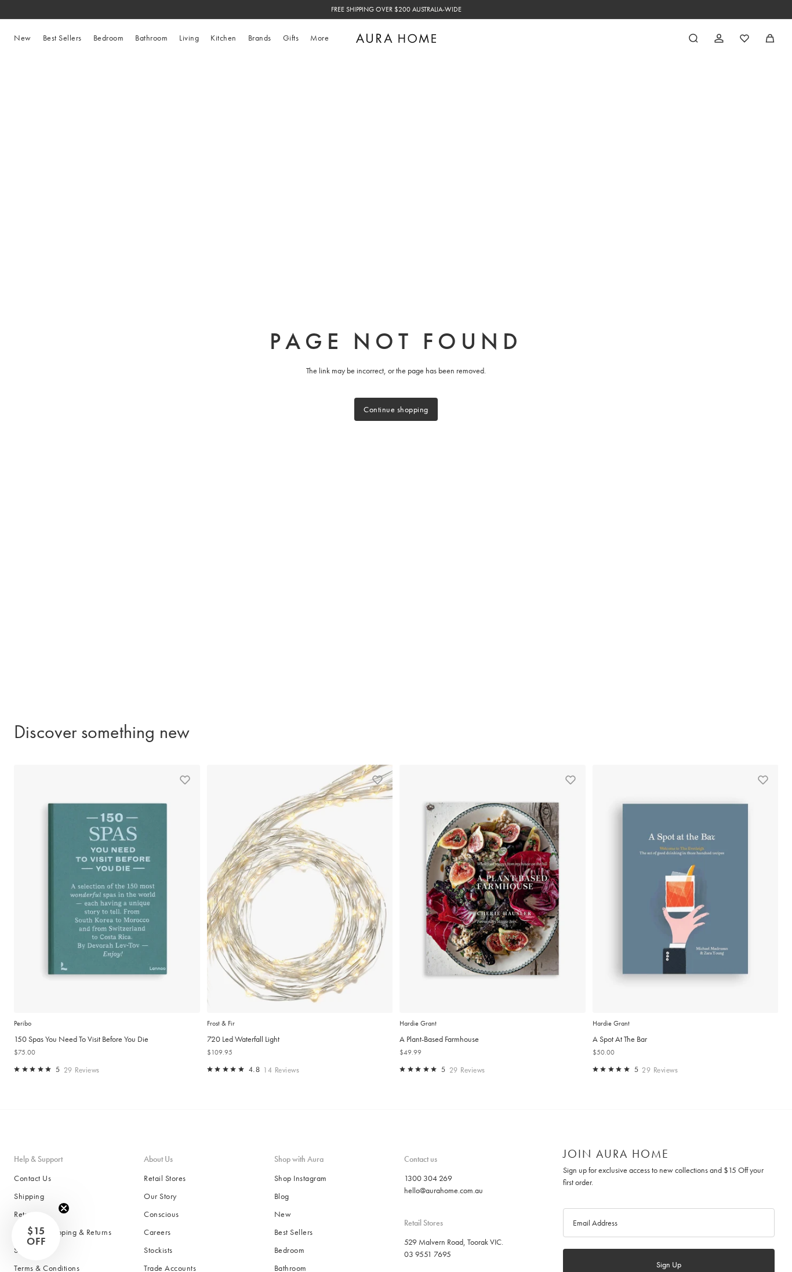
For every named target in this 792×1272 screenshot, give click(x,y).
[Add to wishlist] (185, 780)
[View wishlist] (744, 38)
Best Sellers (293, 1232)
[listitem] (319, 38)
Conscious (161, 1214)
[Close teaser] (64, 1208)
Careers (157, 1232)
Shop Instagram (300, 1178)
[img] (17, 1069)
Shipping (29, 1196)
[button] (36, 1236)
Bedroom (289, 1250)
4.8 (254, 1069)
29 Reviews (82, 1070)
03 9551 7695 (427, 1254)
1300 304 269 (428, 1178)
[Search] (693, 38)
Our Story (160, 1196)
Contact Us (32, 1178)
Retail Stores (165, 1178)
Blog (281, 1196)
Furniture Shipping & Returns (62, 1232)
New (283, 1214)
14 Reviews (281, 1070)
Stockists (158, 1250)
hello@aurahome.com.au (443, 1190)
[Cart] (770, 38)
